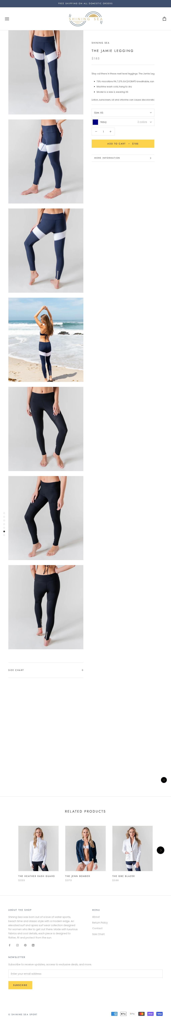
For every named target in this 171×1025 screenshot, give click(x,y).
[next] (160, 850)
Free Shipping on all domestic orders (85, 3)
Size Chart (16, 670)
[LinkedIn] (33, 945)
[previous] (10, 850)
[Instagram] (17, 945)
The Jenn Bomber (77, 876)
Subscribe (20, 985)
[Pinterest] (25, 945)
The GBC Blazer (123, 876)
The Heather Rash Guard (36, 876)
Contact (97, 928)
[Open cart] (164, 19)
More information (107, 157)
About (96, 917)
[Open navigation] (7, 18)
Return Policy (100, 922)
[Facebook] (9, 945)
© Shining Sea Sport (23, 1014)
